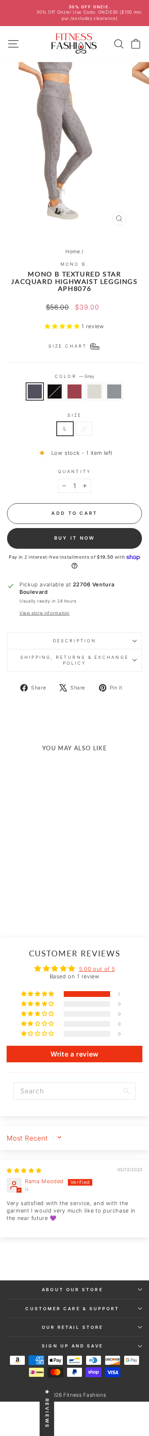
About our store (72, 1289)
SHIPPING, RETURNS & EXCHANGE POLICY (74, 660)
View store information (44, 612)
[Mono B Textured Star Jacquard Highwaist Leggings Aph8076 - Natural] (42, 903)
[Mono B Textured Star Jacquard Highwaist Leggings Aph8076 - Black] (23, 903)
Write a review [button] (74, 1054)
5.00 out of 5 (97, 969)
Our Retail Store (72, 1327)
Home (72, 251)
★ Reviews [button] (47, 1409)
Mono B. (74, 264)
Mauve (74, 391)
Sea (114, 391)
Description (74, 640)
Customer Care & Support (72, 1308)
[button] (63, 326)
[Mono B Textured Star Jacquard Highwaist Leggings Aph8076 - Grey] (13, 903)
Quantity (74, 471)
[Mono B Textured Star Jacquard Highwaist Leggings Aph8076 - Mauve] (32, 903)
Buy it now (74, 538)
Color (74, 376)
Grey (34, 391)
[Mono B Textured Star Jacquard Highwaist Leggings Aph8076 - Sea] (51, 903)
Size (74, 415)
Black (54, 391)
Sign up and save (72, 1345)
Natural (94, 391)
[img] (24, 1170)
